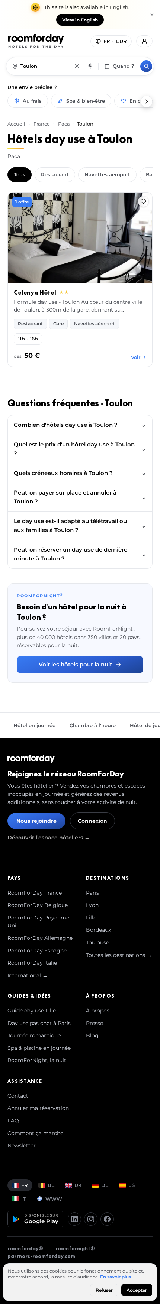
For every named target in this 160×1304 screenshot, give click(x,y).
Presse (94, 1023)
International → (27, 975)
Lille (91, 918)
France (41, 124)
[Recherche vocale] (90, 66)
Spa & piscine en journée (39, 1048)
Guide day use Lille (31, 1011)
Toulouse (97, 942)
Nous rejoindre (36, 821)
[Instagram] (90, 1219)
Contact (17, 1096)
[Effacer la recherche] (76, 66)
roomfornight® (75, 1248)
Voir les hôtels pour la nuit (75, 664)
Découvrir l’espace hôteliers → (48, 837)
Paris (92, 893)
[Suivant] (147, 101)
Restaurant (55, 174)
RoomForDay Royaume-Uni (39, 922)
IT (23, 1199)
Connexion (92, 821)
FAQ (13, 1121)
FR (24, 1185)
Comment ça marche (35, 1133)
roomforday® (25, 1248)
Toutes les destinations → (119, 955)
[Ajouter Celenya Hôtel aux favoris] (143, 201)
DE (105, 1185)
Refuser (104, 1290)
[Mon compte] (144, 41)
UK (77, 1185)
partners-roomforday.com (41, 1256)
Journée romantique (34, 1035)
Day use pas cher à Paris (39, 1023)
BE (51, 1185)
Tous (19, 174)
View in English (80, 20)
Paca (64, 124)
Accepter (137, 1290)
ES (131, 1185)
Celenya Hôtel (35, 292)
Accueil (16, 124)
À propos (97, 1011)
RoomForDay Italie (32, 963)
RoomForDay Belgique (37, 905)
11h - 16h (28, 339)
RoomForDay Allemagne (40, 938)
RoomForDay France (34, 893)
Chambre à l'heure (93, 725)
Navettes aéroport (107, 174)
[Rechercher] (146, 66)
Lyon (92, 905)
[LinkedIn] (74, 1219)
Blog (92, 1035)
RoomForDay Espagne (37, 951)
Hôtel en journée (34, 725)
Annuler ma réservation (38, 1108)
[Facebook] (107, 1219)
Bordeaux (98, 930)
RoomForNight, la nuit (36, 1060)
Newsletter (21, 1145)
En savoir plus (115, 1277)
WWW (53, 1199)
